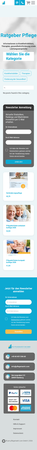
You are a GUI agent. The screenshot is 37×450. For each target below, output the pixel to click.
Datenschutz (14, 151)
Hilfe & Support (19, 424)
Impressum (17, 429)
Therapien (26, 73)
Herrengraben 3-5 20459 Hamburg (18, 376)
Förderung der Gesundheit (15, 79)
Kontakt (16, 419)
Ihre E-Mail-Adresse (12, 137)
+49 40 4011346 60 (18, 357)
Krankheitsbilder (11, 73)
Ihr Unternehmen (11, 127)
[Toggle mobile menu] (33, 2)
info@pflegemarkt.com (20, 366)
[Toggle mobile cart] (28, 2)
